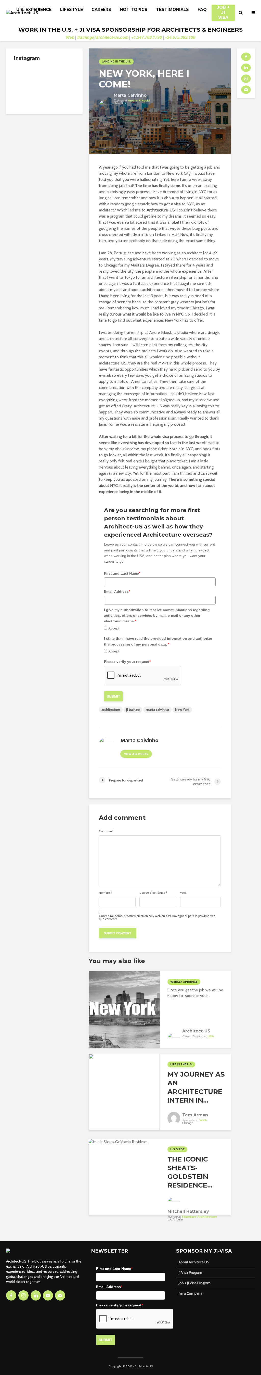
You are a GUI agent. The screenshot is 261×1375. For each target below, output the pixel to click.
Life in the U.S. (181, 1064)
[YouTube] (48, 1295)
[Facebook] (11, 1295)
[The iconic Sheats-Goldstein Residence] (118, 1141)
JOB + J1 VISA (223, 10)
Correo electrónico (153, 892)
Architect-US (144, 1366)
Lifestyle (71, 9)
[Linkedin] (36, 1295)
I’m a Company (190, 1293)
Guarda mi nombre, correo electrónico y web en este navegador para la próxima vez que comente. (157, 917)
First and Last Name (122, 573)
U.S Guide (177, 1149)
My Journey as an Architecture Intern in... (196, 1087)
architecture (110, 709)
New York (182, 709)
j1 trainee (133, 709)
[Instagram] (23, 1295)
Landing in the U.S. (116, 61)
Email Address (117, 591)
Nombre (105, 892)
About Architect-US (194, 1262)
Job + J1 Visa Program (195, 1283)
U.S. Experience (33, 9)
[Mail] (60, 1295)
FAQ (202, 9)
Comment (106, 831)
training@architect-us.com (102, 37)
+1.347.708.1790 (146, 37)
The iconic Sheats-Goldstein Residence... (190, 1172)
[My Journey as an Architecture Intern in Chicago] (124, 1091)
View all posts (136, 754)
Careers (101, 9)
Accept (113, 628)
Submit (113, 696)
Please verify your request (127, 662)
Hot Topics (133, 9)
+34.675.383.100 (180, 37)
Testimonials (172, 9)
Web (70, 37)
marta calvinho (157, 709)
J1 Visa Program (190, 1272)
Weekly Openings (184, 981)
